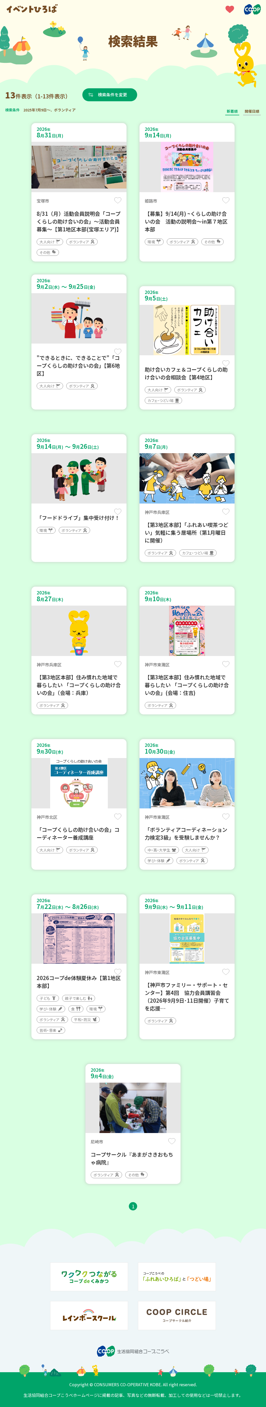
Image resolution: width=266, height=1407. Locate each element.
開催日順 (252, 111)
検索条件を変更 (112, 94)
